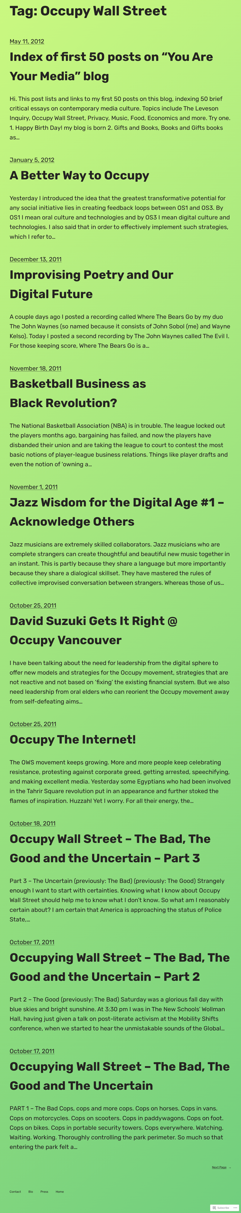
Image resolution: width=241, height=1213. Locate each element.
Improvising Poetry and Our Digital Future (91, 284)
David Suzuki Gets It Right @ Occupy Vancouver (94, 630)
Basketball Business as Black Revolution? (78, 393)
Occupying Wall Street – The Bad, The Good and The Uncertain (120, 1076)
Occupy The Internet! (73, 739)
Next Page (221, 1167)
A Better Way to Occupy (79, 175)
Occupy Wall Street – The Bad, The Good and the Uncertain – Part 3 (110, 848)
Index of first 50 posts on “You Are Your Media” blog (111, 66)
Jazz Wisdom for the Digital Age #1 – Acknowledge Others (117, 512)
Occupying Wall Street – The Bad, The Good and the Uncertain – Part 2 (120, 967)
